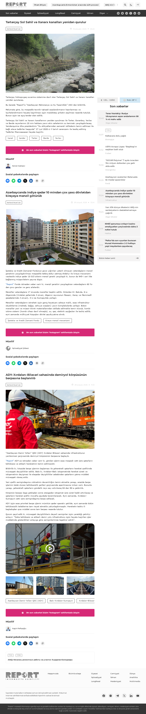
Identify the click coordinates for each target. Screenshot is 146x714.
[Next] (115, 5)
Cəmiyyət (114, 673)
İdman (113, 677)
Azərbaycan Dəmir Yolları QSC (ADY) (25, 600)
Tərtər (34, 138)
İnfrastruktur (14, 29)
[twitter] (130, 13)
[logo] (16, 4)
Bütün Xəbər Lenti (107, 258)
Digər (102, 13)
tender (22, 138)
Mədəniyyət (115, 681)
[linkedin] (134, 13)
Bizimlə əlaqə (75, 673)
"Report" (10, 284)
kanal (10, 138)
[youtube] (139, 13)
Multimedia (135, 681)
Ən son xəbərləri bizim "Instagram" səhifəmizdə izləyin (52, 150)
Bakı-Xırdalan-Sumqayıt (61, 600)
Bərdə (46, 138)
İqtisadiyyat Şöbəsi (20, 348)
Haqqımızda (53, 673)
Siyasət (94, 673)
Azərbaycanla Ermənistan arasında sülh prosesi (75, 5)
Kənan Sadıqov (18, 166)
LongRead (95, 681)
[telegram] (126, 13)
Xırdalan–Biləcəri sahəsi (90, 600)
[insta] (122, 13)
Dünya (132, 673)
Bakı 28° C (131, 100)
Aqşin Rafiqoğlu (19, 628)
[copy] (42, 181)
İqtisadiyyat (96, 677)
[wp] (13, 181)
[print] (37, 181)
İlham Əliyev (40, 5)
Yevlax (58, 138)
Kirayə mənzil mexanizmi (57, 320)
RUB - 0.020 (109, 100)
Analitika (134, 677)
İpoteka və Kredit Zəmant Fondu (23, 320)
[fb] (118, 13)
